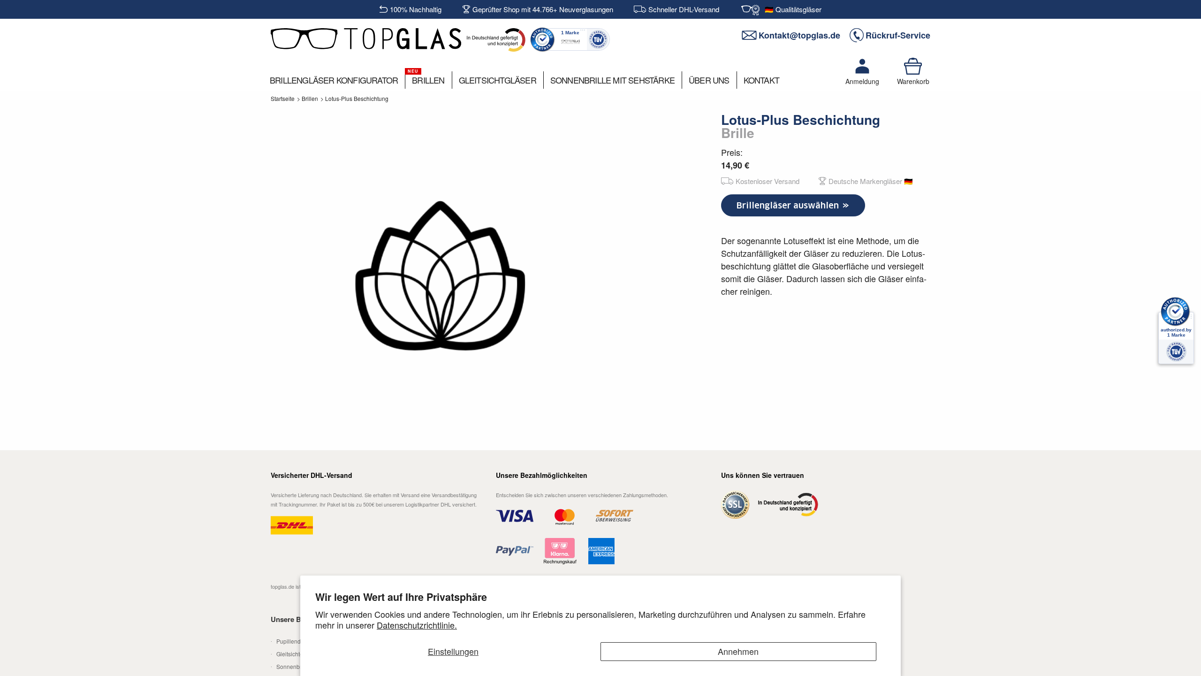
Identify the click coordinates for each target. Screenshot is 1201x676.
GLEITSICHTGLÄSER (497, 80)
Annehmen (738, 651)
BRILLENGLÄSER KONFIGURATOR (334, 80)
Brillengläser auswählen (789, 205)
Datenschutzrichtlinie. (417, 625)
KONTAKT (761, 80)
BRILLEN (428, 80)
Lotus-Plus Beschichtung (356, 98)
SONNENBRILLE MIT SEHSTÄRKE (612, 80)
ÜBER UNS (709, 80)
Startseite (283, 98)
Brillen (310, 98)
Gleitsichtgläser (296, 654)
